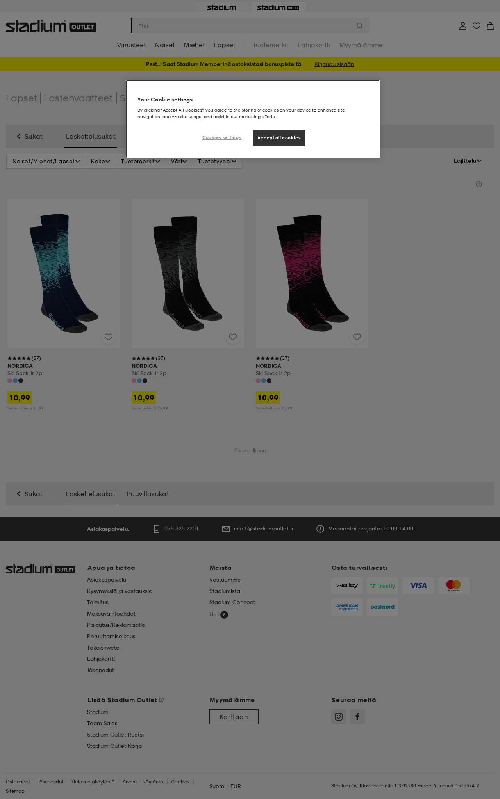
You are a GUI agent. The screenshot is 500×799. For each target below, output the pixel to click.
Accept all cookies (279, 138)
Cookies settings (221, 137)
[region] (253, 119)
